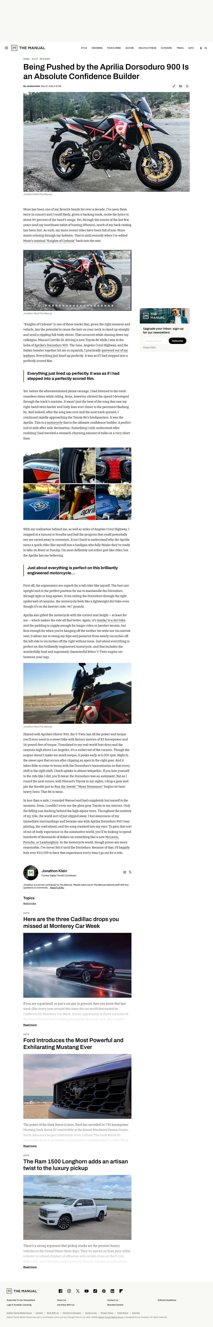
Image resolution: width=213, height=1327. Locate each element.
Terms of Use (91, 1313)
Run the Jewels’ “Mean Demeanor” (79, 786)
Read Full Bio (57, 887)
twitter (130, 872)
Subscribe (177, 341)
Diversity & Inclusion (72, 1313)
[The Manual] (28, 48)
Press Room (122, 1313)
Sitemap (136, 1313)
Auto (191, 47)
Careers (39, 1313)
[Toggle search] (205, 48)
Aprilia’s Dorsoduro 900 (51, 345)
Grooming (97, 47)
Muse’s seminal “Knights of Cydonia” (49, 241)
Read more (30, 1025)
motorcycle (55, 422)
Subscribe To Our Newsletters (21, 1300)
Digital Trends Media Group (19, 1313)
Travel (180, 47)
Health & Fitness (147, 47)
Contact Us (112, 1300)
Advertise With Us (65, 1304)
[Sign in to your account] (201, 48)
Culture (129, 47)
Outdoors (166, 47)
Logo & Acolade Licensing (19, 1304)
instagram (124, 872)
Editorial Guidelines (167, 1300)
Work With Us (53, 1313)
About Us (61, 1300)
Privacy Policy (149, 347)
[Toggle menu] (6, 48)
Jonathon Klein (33, 86)
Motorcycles (29, 903)
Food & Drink (114, 47)
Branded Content (115, 1304)
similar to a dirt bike (111, 620)
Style (84, 47)
